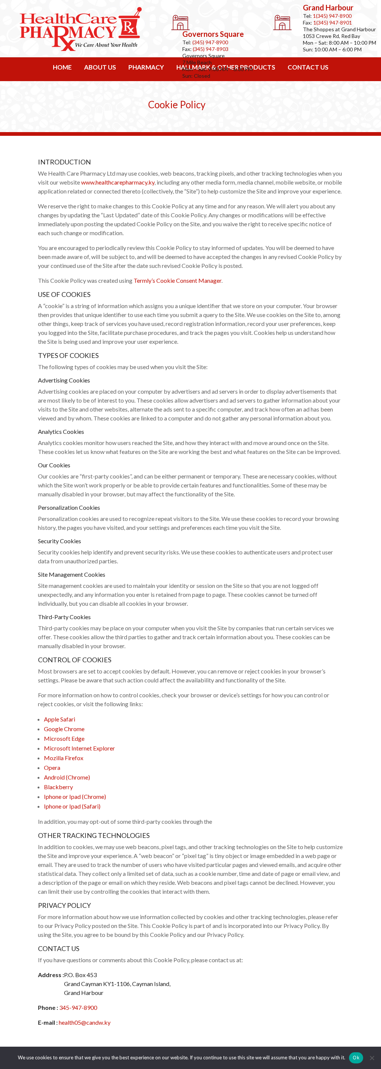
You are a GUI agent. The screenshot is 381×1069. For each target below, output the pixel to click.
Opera (52, 767)
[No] (371, 1058)
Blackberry (58, 786)
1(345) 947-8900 (332, 16)
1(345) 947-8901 (332, 22)
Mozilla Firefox (63, 757)
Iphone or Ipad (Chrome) (75, 796)
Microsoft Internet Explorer (79, 748)
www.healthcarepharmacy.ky (117, 182)
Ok (356, 1057)
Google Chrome (64, 728)
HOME (62, 67)
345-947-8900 (78, 1007)
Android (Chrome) (67, 777)
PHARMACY (146, 67)
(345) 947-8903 (210, 49)
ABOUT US (100, 67)
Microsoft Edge (64, 738)
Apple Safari (59, 719)
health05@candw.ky (85, 1022)
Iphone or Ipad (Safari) (72, 806)
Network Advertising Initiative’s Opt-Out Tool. (272, 821)
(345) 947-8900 (210, 42)
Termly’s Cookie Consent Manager (177, 280)
